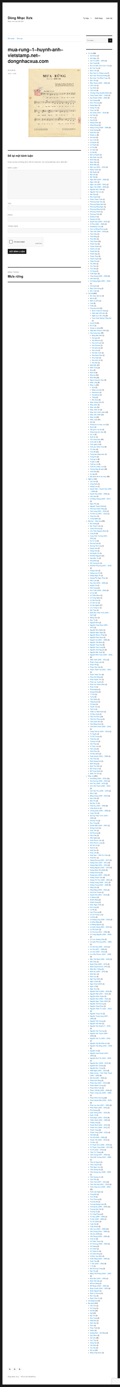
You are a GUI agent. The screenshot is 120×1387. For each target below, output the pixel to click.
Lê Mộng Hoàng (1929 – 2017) (100, 499)
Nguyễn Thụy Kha (96, 645)
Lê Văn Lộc (94, 603)
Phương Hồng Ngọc (97, 207)
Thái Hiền (93, 239)
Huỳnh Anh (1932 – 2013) (98, 895)
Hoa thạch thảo (97, 355)
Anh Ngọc (93, 58)
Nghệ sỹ (91, 479)
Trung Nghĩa (94, 519)
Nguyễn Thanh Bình (96, 1006)
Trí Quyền (93, 734)
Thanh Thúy (94, 256)
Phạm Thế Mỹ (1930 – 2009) (99, 1090)
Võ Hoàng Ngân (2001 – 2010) (100, 281)
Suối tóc (93, 437)
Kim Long (93, 907)
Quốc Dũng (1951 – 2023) (98, 1113)
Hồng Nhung (94, 125)
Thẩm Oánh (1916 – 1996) (99, 1120)
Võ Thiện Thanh (95, 1241)
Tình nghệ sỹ (94, 444)
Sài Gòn (93, 1338)
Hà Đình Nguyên (95, 556)
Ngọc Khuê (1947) (96, 984)
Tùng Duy (93, 739)
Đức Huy (93, 1296)
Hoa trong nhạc (95, 333)
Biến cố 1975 (94, 301)
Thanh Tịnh (94, 707)
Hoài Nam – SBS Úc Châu (99, 855)
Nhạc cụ (93, 385)
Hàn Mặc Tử (94, 558)
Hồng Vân (93, 887)
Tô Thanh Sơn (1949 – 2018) (100, 1145)
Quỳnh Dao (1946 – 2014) (98, 222)
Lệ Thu (92, 147)
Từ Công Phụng (95, 1214)
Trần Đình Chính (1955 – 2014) (100, 726)
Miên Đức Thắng (95, 969)
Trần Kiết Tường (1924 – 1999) (100, 1157)
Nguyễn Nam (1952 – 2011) (99, 999)
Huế (91, 1313)
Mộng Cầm (93, 618)
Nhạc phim (93, 405)
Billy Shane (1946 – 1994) (98, 83)
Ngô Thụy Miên (95, 979)
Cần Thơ (93, 1306)
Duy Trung (93, 823)
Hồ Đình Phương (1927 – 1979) (100, 566)
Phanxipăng (94, 689)
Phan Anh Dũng (95, 677)
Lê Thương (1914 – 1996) (98, 932)
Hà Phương (94, 833)
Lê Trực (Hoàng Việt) (97, 939)
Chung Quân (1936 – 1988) (99, 811)
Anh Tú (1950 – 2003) (97, 61)
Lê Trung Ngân (95, 598)
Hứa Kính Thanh (95, 892)
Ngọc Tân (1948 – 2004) (98, 187)
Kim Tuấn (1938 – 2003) (98, 590)
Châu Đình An (94, 808)
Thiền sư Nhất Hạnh (97, 712)
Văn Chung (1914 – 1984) (98, 1231)
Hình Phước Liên (96, 840)
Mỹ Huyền (93, 172)
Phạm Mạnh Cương (96, 1085)
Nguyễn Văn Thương (97, 1031)
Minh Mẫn (93, 165)
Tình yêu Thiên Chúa (97, 447)
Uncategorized (93, 1301)
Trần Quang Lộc (95, 1177)
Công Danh (94, 484)
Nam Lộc (93, 976)
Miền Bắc (93, 365)
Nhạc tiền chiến (95, 415)
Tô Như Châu (94, 714)
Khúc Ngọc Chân (95, 905)
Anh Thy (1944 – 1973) (97, 783)
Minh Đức (93, 974)
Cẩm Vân (93, 85)
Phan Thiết (93, 1328)
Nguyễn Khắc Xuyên (97, 996)
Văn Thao (93, 744)
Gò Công (93, 1308)
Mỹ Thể (92, 177)
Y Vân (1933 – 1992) (97, 1264)
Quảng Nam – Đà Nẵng (98, 1333)
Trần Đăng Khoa (95, 724)
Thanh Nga (93, 254)
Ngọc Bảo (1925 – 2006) (98, 179)
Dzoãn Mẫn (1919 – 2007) (98, 825)
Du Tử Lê (93, 541)
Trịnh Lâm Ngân (95, 1192)
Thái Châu (93, 234)
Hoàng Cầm (94, 571)
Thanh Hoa (93, 244)
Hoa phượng (96, 348)
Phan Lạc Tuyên (95, 682)
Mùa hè (92, 373)
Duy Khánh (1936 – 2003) (98, 98)
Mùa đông (93, 377)
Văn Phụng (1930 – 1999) (98, 1236)
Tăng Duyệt (94, 702)
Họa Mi (92, 120)
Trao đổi (93, 452)
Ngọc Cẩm (93, 182)
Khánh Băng (94, 900)
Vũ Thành (93, 1249)
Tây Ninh (93, 1345)
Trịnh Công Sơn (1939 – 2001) (100, 1187)
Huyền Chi (93, 585)
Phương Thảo (94, 214)
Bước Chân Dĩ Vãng (99, 311)
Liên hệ (109, 18)
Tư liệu (86, 18)
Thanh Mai (93, 251)
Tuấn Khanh (94, 1226)
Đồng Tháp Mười (96, 1353)
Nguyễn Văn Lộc (95, 192)
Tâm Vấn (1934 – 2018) (98, 231)
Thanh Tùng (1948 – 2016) (99, 1132)
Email (10, 215)
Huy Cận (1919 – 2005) (98, 583)
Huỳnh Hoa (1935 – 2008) (98, 494)
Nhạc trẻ (93, 417)
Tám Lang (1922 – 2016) (98, 511)
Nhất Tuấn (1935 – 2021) (98, 660)
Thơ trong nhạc (95, 439)
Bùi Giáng (93, 523)
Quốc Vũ (93, 1115)
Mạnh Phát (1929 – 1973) (98, 964)
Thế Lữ (92, 709)
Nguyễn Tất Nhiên (96, 642)
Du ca (92, 325)
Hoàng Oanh (94, 123)
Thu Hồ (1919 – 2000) (97, 1137)
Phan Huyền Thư (96, 679)
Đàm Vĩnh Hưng (95, 288)
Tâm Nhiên (93, 699)
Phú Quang (94, 1110)
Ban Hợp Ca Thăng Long (98, 73)
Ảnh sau (20, 38)
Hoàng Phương (95, 872)
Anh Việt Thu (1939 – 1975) (99, 791)
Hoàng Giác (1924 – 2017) (99, 863)
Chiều (92, 306)
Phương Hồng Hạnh (97, 204)
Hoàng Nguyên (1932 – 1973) (100, 868)
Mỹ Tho (92, 1316)
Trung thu (93, 457)
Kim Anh (93, 137)
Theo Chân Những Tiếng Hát (101, 318)
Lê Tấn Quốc (94, 929)
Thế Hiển (93, 1135)
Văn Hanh (93, 278)
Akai (93, 387)
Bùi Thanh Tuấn (95, 526)
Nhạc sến (93, 407)
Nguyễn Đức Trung (96, 1068)
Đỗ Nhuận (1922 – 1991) (98, 1286)
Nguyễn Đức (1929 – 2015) (99, 1063)
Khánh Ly (93, 135)
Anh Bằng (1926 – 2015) (98, 778)
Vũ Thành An (94, 1251)
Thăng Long (94, 1122)
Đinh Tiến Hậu (95, 1281)
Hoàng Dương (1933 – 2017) (99, 860)
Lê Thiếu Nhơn (95, 595)
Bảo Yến (93, 80)
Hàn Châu (93, 835)
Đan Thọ (93, 1271)
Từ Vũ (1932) (94, 1221)
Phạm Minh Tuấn (96, 1088)
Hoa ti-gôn (95, 358)
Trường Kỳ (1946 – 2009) (98, 1207)
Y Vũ (91, 1266)
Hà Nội (92, 1311)
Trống (94, 397)
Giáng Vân (93, 551)
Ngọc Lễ (93, 986)
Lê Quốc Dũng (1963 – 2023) (99, 927)
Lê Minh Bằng (94, 922)
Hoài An (92, 848)
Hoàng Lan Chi (95, 573)
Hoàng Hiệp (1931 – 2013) (99, 865)
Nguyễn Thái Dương (97, 1004)
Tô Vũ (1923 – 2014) (97, 1150)
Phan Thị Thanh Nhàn (97, 684)
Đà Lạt (92, 1350)
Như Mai (93, 194)
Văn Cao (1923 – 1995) (98, 1229)
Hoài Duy (93, 850)
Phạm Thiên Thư (95, 674)
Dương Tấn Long (96, 546)
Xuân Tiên (93, 1261)
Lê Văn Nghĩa (94, 605)
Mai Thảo (93, 610)
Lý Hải (92, 152)
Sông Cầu (93, 1343)
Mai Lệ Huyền (94, 155)
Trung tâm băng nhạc (97, 454)
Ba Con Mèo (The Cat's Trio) (99, 66)
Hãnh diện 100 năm (98, 313)
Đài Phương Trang (96, 1268)
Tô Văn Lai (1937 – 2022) (98, 514)
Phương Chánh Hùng (97, 509)
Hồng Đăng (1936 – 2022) (98, 890)
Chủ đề (90, 293)
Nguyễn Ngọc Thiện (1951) (99, 1001)
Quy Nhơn (93, 1335)
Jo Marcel (93, 897)
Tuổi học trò (94, 464)
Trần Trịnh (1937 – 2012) (98, 1182)
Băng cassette (97, 390)
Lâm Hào (93, 496)
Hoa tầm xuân (96, 353)
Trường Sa (94, 1212)
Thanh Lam (94, 249)
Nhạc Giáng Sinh (95, 402)
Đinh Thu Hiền (95, 766)
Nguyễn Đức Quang (96, 1066)
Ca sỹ (90, 53)
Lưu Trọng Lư (94, 608)
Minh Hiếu (93, 162)
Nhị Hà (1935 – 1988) (97, 1078)
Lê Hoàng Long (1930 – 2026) (100, 920)
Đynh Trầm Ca (95, 1298)
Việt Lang (93, 749)
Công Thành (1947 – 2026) (99, 95)
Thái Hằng (93, 236)
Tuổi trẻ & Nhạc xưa (97, 467)
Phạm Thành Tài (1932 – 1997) (100, 670)
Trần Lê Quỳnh (95, 1162)
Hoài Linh (93, 853)
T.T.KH (92, 694)
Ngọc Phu (93, 504)
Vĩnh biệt (93, 472)
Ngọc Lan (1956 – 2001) (98, 184)
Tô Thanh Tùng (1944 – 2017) (100, 1147)
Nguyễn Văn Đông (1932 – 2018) (101, 1046)
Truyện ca (93, 462)
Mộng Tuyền (94, 170)
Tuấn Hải (93, 1224)
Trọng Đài (93, 1194)
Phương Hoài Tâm (96, 202)
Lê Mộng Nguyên (95, 924)
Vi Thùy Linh (94, 746)
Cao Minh (93, 88)
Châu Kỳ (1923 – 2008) (98, 806)
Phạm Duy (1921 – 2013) (98, 1083)
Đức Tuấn (93, 291)
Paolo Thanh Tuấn (96, 199)
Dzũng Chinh (94, 828)
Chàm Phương (95, 528)
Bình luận (13, 168)
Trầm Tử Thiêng (95, 1152)
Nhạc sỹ (91, 776)
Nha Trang (93, 1318)
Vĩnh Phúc (93, 751)
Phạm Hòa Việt (95, 667)
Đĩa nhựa (95, 400)
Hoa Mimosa (96, 340)
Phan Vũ (93, 687)
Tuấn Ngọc (93, 274)
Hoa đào (95, 363)
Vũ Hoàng (93, 1246)
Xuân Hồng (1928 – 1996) (98, 1259)
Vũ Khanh (93, 286)
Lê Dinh (92, 917)
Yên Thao (93, 759)
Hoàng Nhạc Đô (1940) (97, 870)
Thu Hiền (93, 264)
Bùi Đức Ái (94, 803)
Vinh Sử (93, 1239)
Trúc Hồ (92, 1197)
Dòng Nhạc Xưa (20, 17)
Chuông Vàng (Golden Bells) (99, 93)
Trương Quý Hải (95, 1209)
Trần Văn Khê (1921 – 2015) (99, 1184)
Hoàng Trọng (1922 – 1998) (99, 885)
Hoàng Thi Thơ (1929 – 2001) (100, 880)
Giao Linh (93, 110)
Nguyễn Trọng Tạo (96, 1014)
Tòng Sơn (93, 516)
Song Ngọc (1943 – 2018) (98, 1118)
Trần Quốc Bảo (95, 721)
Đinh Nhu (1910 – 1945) (98, 1278)
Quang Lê (93, 217)
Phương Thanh (95, 212)
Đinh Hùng (93, 764)
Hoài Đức (93, 858)
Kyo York (93, 140)
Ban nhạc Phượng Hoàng (98, 75)
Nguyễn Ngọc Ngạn (96, 632)
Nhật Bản (93, 1320)
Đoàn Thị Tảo (94, 773)
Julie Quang (94, 130)
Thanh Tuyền (94, 259)
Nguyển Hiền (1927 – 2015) (99, 994)
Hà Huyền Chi (94, 553)
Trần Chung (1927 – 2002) (99, 1155)
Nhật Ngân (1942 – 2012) (98, 1070)
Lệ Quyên (93, 142)
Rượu (92, 427)
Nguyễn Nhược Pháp (97, 635)
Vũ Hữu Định (94, 754)
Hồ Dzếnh (93, 561)
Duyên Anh (93, 548)
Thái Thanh (94, 241)
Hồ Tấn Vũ (93, 845)
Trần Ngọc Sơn (95, 1167)
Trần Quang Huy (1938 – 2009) (100, 1172)
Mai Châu (93, 962)
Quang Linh (94, 219)
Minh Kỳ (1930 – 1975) (97, 971)
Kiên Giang (94, 588)
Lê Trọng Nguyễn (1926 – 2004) (100, 934)
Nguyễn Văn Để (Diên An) (98, 1043)
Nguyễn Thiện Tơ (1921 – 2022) (101, 1009)
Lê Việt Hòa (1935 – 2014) (99, 947)
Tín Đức (93, 1142)
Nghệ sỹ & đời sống (98, 316)
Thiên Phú (93, 261)
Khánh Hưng (94, 902)
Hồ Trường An (95, 563)
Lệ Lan (92, 593)
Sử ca (92, 434)
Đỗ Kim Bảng (94, 1283)
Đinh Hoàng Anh (95, 761)
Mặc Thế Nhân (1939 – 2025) (100, 959)
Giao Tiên (93, 830)
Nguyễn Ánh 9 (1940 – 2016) (99, 991)
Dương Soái (94, 543)
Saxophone (95, 395)
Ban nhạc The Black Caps (99, 78)
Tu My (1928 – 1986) (97, 1219)
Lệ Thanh (93, 145)
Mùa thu (93, 375)
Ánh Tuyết (93, 63)
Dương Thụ (94, 820)
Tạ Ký (92, 697)
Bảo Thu (93, 801)
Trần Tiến (93, 1179)
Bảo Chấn (93, 798)
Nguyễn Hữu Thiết (96, 189)
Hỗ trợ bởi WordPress (28, 1377)
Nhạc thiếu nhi (95, 410)
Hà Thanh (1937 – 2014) (98, 113)
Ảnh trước (11, 38)
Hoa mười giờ (96, 343)
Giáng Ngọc (94, 105)
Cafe (91, 303)
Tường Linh (94, 741)
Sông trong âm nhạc (97, 432)
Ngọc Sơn (93, 989)
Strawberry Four (95, 226)
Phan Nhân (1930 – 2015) (98, 1108)
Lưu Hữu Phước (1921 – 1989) (100, 954)
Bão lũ (92, 298)
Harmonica (95, 392)
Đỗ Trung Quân (95, 771)
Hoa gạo (95, 338)
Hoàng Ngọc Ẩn (95, 575)
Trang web (13, 226)
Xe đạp (92, 474)
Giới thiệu (99, 18)
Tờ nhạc (93, 449)
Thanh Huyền (94, 246)
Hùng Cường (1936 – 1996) (99, 127)
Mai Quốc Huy (95, 157)
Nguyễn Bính (94, 622)
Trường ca (93, 459)
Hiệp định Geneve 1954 (98, 330)
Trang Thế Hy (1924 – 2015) (99, 731)
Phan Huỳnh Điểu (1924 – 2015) (101, 1100)
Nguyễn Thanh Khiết (97, 506)
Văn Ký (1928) (95, 1234)
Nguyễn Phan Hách (96, 637)
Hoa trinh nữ (96, 360)
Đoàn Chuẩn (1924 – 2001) (99, 1288)
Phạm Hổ (93, 665)
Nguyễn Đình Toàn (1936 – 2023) (101, 655)
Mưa (91, 370)
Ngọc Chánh (94, 981)
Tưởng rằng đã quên (97, 469)
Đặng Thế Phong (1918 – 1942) (100, 1273)
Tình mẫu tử (94, 442)
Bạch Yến (93, 71)
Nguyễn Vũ (94, 1051)
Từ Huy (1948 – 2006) (97, 1217)
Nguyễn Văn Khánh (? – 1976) (100, 1026)
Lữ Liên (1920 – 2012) (97, 952)
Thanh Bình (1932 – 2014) (99, 1125)
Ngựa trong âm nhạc (97, 380)
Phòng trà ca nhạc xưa (98, 424)
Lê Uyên (93, 150)
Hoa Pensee (96, 345)
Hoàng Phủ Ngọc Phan (97, 578)
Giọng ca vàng (95, 328)
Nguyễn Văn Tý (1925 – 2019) (100, 1038)
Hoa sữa (95, 350)
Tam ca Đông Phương (97, 229)
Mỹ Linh (92, 174)
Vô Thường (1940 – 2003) (99, 1244)
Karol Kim (93, 132)
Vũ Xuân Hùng (95, 1254)
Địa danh (91, 1303)
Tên (9, 203)
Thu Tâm (93, 266)
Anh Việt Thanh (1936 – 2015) (100, 786)
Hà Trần (92, 115)
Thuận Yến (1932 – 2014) (98, 1140)
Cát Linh (93, 481)
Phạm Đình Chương (97, 1098)
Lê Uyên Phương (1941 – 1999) (100, 942)
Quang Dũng (94, 692)
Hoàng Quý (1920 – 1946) (98, 875)
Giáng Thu (93, 108)
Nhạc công (93, 382)
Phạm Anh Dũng (95, 1080)
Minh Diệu (93, 160)
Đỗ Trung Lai (94, 769)
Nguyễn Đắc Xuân (96, 652)
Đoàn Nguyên (94, 1291)
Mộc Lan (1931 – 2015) (98, 167)
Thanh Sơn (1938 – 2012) (98, 1127)
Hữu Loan (93, 580)
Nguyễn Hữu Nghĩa (96, 630)
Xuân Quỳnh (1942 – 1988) (99, 756)
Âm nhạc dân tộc (96, 296)
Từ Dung (93, 271)
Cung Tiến (93, 813)
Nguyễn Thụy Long (96, 647)
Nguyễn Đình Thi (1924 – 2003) (100, 1058)
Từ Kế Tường (94, 736)
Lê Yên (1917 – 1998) (97, 949)
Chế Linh (93, 90)
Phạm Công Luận (96, 662)
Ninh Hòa (93, 1323)
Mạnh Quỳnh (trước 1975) (99, 967)
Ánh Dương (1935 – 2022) (99, 781)
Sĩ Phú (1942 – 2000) (97, 224)
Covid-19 (93, 323)
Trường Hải (94, 1202)
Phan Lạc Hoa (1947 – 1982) (99, 1105)
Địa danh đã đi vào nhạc (98, 476)
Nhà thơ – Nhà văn (94, 521)
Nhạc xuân (93, 420)
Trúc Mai (93, 269)
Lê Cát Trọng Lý (95, 915)
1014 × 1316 (12, 73)
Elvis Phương (94, 103)
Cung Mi (93, 533)
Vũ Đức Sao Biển (96, 1256)
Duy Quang (94, 100)
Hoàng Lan (93, 486)
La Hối (92, 910)
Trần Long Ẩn (94, 1165)
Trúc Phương (94, 1199)
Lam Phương (94, 912)
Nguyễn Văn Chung (96, 1021)
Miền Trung (94, 368)
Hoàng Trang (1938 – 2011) (99, 882)
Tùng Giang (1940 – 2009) (99, 276)
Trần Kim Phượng (96, 719)
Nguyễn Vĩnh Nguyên (97, 650)
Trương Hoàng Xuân (97, 1204)
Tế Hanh (93, 704)
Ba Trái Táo (94, 68)
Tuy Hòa (93, 1348)
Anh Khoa (93, 56)
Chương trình (94, 308)
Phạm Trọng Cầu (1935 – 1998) (100, 1093)
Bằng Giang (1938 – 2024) (99, 796)
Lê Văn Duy (94, 600)
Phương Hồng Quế (96, 209)
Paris (92, 1325)
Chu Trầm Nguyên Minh (98, 531)
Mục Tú (92, 620)
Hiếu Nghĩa (94, 838)
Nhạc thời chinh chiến (97, 412)
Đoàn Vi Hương (95, 1293)
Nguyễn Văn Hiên (96, 1023)
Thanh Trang (94, 1130)
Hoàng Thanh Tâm (96, 877)
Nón (91, 422)
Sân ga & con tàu (96, 429)
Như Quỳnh (94, 197)
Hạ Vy (92, 118)
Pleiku (92, 1330)
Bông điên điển (97, 335)
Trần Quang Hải (95, 1169)
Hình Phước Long (96, 843)
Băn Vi (92, 793)
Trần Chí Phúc (95, 717)
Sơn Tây (93, 1340)
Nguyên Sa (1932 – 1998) (98, 640)
